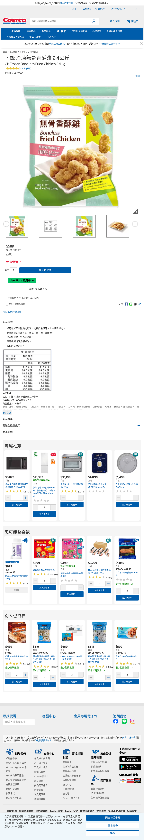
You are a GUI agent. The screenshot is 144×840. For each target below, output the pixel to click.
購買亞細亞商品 (57, 43)
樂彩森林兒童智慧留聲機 (44, 570)
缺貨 (16, 589)
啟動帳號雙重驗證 (43, 740)
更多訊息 (7, 412)
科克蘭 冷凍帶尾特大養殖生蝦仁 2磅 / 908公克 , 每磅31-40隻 (44, 659)
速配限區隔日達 (79, 31)
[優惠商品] (36, 31)
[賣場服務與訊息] (122, 31)
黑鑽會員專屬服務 (15, 36)
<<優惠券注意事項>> (109, 43)
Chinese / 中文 (117, 9)
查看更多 (113, 825)
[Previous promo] (6, 224)
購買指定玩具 (66, 3)
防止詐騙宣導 (128, 737)
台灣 (135, 9)
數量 (7, 269)
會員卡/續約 (35, 36)
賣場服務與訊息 (114, 31)
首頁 (5, 52)
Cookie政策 (56, 811)
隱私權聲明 (42, 811)
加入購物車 (45, 270)
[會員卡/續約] (42, 36)
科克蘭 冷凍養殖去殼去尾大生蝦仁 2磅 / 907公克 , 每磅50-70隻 (99, 659)
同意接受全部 (112, 817)
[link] (126, 304)
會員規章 (101, 811)
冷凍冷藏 (24, 52)
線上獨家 (61, 31)
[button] (95, 21)
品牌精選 (96, 31)
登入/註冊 (115, 21)
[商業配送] (57, 36)
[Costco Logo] (15, 20)
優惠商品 (31, 31)
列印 (137, 76)
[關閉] (141, 44)
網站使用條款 (26, 811)
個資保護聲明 (87, 811)
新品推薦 (46, 31)
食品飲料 (13, 52)
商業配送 (52, 36)
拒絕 (112, 833)
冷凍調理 (34, 52)
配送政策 (132, 811)
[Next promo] (135, 224)
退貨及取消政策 (116, 811)
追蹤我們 (120, 716)
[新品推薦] (51, 31)
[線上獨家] (66, 31)
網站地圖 (12, 811)
